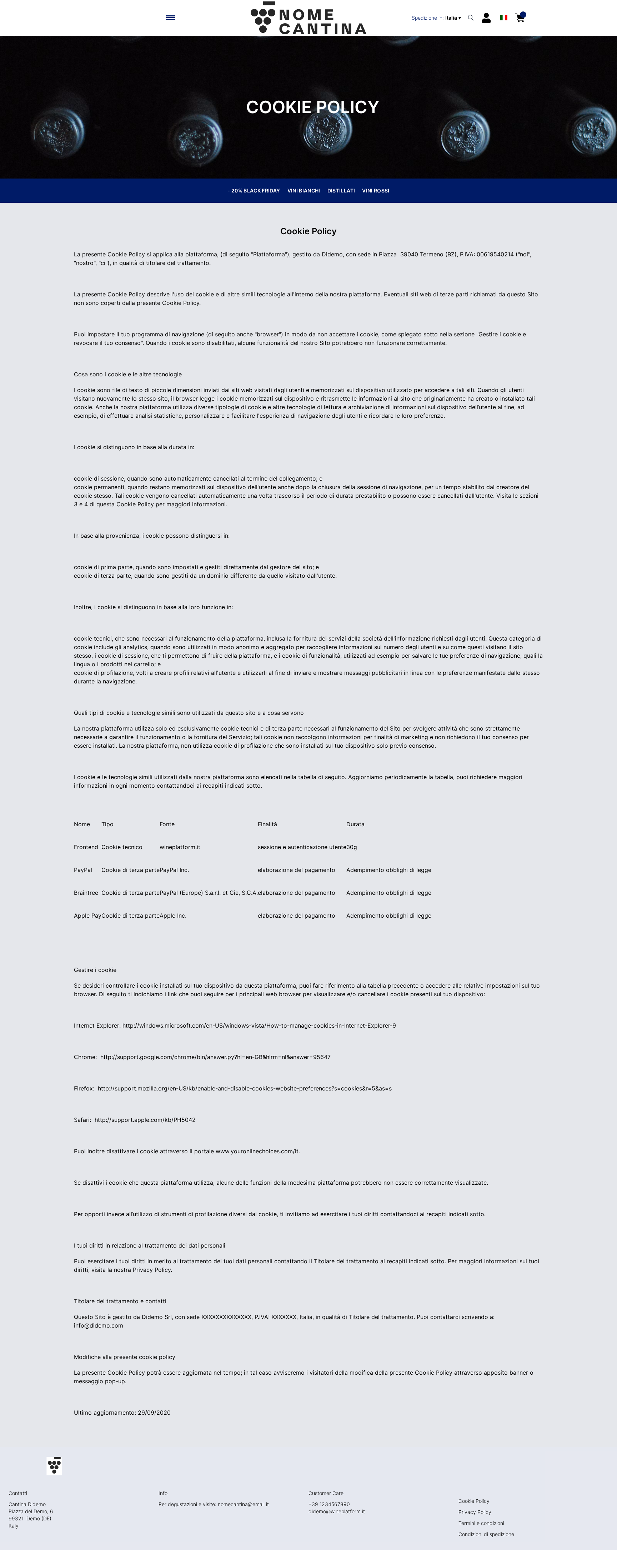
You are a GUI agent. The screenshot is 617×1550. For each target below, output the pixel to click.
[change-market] (437, 17)
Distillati (341, 190)
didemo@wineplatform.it (336, 1511)
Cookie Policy (474, 1501)
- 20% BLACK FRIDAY (253, 190)
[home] (308, 18)
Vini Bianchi (303, 190)
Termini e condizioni (481, 1523)
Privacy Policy (474, 1512)
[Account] (486, 18)
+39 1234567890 (329, 1504)
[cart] (520, 18)
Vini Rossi (376, 190)
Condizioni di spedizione (486, 1534)
